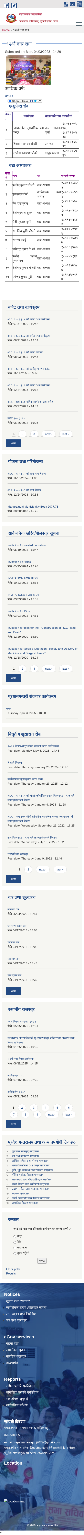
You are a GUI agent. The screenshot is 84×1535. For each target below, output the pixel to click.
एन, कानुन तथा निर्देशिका (21, 1314)
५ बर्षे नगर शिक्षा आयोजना (20, 1059)
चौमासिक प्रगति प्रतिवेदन (22, 1392)
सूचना (9, 708)
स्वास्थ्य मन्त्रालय (21, 1193)
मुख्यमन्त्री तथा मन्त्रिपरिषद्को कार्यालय (32, 1179)
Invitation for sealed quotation (27, 545)
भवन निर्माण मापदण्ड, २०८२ (22, 1021)
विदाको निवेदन (15, 762)
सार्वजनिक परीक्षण (17, 1405)
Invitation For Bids (19, 561)
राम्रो (19, 1236)
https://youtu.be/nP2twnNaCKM (33, 1453)
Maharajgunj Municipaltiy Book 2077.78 (33, 506)
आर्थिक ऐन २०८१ (16, 1092)
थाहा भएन (22, 1247)
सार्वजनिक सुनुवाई (17, 1399)
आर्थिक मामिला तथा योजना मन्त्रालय (30, 1160)
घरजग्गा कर (13, 942)
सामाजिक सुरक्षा (15, 1350)
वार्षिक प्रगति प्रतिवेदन (20, 1386)
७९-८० (9, 96)
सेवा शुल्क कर (14, 975)
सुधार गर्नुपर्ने (23, 1253)
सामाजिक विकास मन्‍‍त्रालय (25, 1202)
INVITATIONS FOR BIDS (23, 594)
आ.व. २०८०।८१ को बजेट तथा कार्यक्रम (29, 385)
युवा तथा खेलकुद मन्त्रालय (25, 1151)
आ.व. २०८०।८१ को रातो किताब (24, 490)
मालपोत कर (13, 909)
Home (6, 30)
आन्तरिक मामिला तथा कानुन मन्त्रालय (31, 1165)
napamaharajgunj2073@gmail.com (37, 1442)
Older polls (13, 1269)
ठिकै (19, 1241)
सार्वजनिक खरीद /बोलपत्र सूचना (26, 1307)
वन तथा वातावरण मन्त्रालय (25, 1156)
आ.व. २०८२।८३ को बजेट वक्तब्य (25, 352)
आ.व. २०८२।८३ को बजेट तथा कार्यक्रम (29, 335)
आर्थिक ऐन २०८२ (16, 1075)
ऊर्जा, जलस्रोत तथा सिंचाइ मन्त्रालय (31, 1198)
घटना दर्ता (12, 1344)
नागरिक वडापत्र (16, 1356)
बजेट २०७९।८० (16, 418)
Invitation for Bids (19, 611)
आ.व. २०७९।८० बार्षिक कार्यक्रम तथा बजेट (30, 401)
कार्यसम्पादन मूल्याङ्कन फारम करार (25, 779)
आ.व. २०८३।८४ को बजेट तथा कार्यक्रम (29, 319)
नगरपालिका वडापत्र (18, 854)
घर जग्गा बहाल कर (17, 925)
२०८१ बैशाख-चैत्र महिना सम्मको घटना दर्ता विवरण (33, 746)
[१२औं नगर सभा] (28, 70)
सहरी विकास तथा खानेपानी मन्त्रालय (30, 1184)
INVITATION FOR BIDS (23, 578)
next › (48, 434)
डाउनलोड (12, 1363)
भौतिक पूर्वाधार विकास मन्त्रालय (27, 1174)
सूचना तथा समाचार (18, 1301)
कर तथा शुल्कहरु (16, 1320)
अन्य (13, 443)
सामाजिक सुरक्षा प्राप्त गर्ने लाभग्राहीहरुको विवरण (32, 837)
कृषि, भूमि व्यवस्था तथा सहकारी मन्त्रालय (32, 1170)
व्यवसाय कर (14, 958)
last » (65, 434)
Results (11, 1273)
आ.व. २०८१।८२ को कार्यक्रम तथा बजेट (29, 368)
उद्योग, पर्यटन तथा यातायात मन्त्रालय (30, 1188)
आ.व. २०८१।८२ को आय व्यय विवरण (27, 473)
